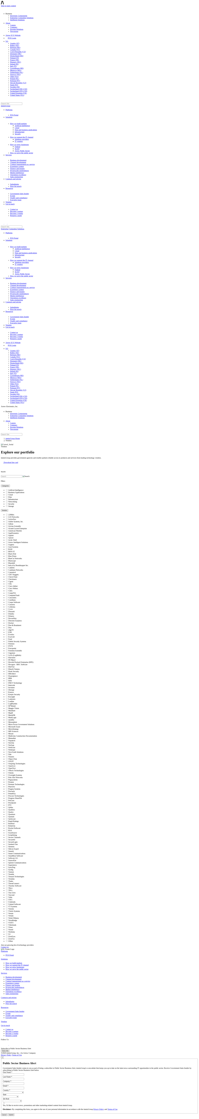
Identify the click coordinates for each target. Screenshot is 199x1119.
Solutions (9, 117)
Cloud (17, 128)
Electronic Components (18, 16)
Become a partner (16, 211)
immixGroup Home (13, 438)
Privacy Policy (6, 1055)
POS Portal (14, 115)
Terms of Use (17, 1055)
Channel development (18, 162)
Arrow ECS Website (13, 35)
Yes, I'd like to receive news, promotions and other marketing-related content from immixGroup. (37, 1105)
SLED (17, 149)
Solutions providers (22, 139)
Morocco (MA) (15, 70)
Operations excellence (18, 175)
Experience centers (17, 166)
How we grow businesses (19, 145)
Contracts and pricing (13, 179)
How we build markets (18, 124)
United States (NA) (17, 95)
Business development (18, 160)
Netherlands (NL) (16, 72)
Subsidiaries (14, 184)
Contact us (14, 209)
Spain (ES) (14, 85)
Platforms (9, 110)
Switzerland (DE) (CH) (18, 89)
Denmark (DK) (15, 54)
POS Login (12, 38)
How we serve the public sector (21, 153)
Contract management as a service (22, 164)
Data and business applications (26, 130)
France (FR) (14, 60)
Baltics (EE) (14, 45)
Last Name (7, 1077)
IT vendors (19, 141)
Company (13, 27)
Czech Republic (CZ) (18, 52)
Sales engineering (16, 177)
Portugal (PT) (15, 81)
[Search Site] (2, 100)
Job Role (6, 1099)
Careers (13, 25)
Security (18, 134)
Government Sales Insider (19, 194)
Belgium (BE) (15, 48)
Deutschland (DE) (16, 56)
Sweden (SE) (15, 87)
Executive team (15, 200)
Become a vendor (16, 213)
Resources (9, 188)
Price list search (15, 186)
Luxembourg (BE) (17, 68)
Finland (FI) (14, 58)
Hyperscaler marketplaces (19, 171)
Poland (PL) (14, 79)
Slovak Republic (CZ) (18, 83)
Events (12, 196)
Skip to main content (8, 6)
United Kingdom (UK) (18, 93)
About (8, 23)
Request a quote (16, 216)
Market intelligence (17, 173)
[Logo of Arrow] (6, 9)
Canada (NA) (15, 50)
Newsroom (14, 31)
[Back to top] (2, 1117)
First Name (7, 1072)
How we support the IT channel (21, 137)
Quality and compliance (18, 198)
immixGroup (5, 106)
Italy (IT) (13, 66)
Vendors (9, 202)
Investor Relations (16, 29)
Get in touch (10, 204)
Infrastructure (19, 132)
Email (5, 1086)
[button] (9, 462)
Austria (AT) (14, 43)
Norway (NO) (15, 74)
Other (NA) (14, 77)
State (4, 1094)
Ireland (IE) (14, 64)
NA (7, 41)
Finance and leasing (17, 169)
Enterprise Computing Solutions (21, 18)
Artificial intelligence (22, 126)
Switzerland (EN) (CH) (18, 91)
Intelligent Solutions (17, 20)
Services (9, 155)
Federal (17, 147)
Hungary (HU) (15, 62)
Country (6, 1090)
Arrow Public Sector (22, 151)
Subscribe (5, 1051)
